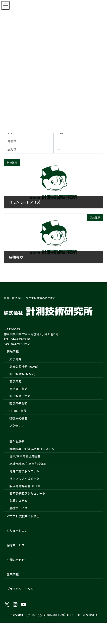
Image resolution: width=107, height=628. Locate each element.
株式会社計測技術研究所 (48, 615)
